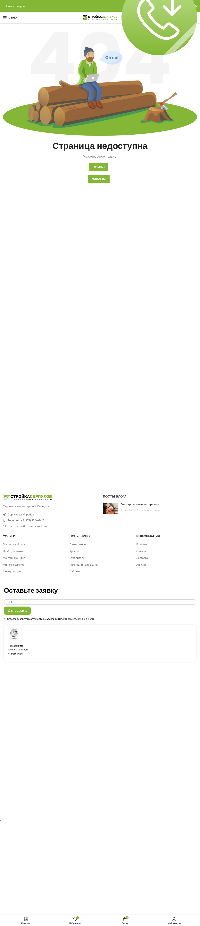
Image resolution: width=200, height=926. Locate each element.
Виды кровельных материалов (140, 504)
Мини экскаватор (13, 564)
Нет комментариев (151, 510)
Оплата (141, 551)
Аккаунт (141, 564)
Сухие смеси (78, 544)
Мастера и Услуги (14, 544)
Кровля (74, 551)
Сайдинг (75, 571)
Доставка (142, 557)
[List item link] (50, 520)
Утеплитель (77, 557)
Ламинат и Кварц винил (84, 564)
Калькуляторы (12, 571)
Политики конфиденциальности (77, 618)
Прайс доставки (13, 551)
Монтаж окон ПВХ (14, 557)
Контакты (142, 544)
